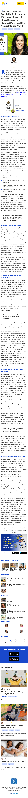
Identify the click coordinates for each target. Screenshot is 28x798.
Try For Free (20, 3)
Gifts (9, 787)
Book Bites (4, 29)
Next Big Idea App (4, 787)
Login (21, 788)
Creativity (17, 730)
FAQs (16, 787)
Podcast (12, 787)
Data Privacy (16, 788)
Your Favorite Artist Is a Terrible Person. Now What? (12, 727)
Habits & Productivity (12, 696)
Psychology (17, 29)
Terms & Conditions (9, 788)
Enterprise (19, 787)
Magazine (3, 10)
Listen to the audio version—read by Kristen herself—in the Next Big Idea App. (13, 94)
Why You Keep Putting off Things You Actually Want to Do (14, 693)
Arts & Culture (4, 730)
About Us (24, 787)
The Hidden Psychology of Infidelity (13, 761)
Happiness (10, 29)
